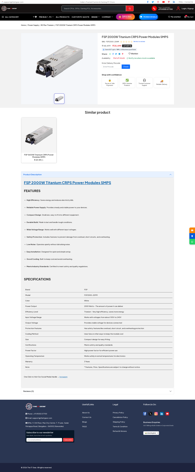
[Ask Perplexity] (109, 451)
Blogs (84, 422)
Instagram (63, 377)
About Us (86, 412)
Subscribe (68, 440)
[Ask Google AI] (103, 451)
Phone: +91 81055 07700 (37, 414)
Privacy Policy (118, 412)
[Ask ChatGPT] (85, 451)
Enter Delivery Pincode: (111, 63)
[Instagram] (158, 2)
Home (23, 25)
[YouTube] (163, 2)
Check (126, 66)
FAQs (181, 2)
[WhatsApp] (192, 241)
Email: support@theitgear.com (39, 418)
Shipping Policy (119, 422)
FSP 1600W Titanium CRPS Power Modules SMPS (39, 156)
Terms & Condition (120, 426)
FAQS (84, 426)
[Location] (192, 236)
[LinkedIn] (174, 2)
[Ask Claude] (91, 451)
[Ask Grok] (97, 451)
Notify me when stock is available (141, 58)
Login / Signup (188, 8)
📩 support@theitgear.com (12, 2)
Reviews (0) (28, 391)
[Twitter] (153, 2)
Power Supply (33, 25)
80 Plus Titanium (47, 25)
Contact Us (189, 2)
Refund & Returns (120, 431)
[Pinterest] (169, 2)
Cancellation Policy (120, 417)
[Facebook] (147, 2)
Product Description (32, 174)
